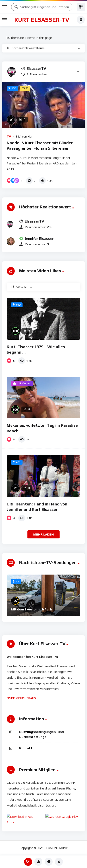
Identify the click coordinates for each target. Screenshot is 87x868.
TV (9, 136)
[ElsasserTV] (12, 71)
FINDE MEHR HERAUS (21, 698)
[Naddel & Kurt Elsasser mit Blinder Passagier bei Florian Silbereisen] (43, 105)
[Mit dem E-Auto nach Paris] (43, 595)
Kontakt (25, 748)
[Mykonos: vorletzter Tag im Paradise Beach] (43, 397)
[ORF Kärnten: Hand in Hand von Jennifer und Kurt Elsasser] (43, 476)
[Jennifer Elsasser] (11, 241)
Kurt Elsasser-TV (41, 19)
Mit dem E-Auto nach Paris (32, 609)
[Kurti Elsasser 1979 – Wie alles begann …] (43, 319)
